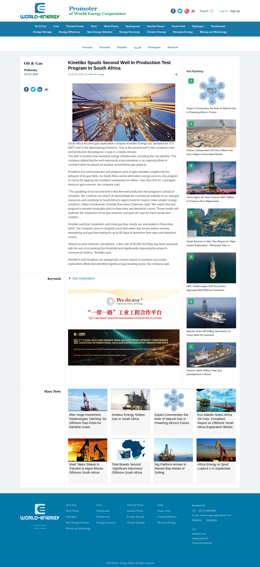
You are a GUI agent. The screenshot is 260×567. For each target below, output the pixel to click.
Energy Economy (129, 31)
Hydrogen (198, 26)
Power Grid (178, 26)
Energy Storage (42, 31)
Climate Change (156, 31)
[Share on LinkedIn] (39, 89)
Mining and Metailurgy (213, 31)
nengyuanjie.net (200, 538)
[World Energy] (73, 11)
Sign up (235, 11)
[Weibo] (193, 10)
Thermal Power (75, 26)
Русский (105, 47)
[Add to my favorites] (176, 75)
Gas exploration (83, 278)
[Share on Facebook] (26, 89)
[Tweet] (179, 10)
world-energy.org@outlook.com (215, 515)
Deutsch (173, 47)
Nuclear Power (156, 26)
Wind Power (111, 26)
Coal (56, 26)
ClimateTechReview (202, 543)
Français (87, 47)
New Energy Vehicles (99, 31)
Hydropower (133, 26)
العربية (137, 47)
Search (204, 11)
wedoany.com (199, 533)
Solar (94, 26)
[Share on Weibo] (46, 89)
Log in (223, 11)
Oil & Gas (40, 26)
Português (154, 47)
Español (122, 47)
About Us (196, 520)
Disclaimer (211, 520)
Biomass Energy (183, 31)
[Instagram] (186, 10)
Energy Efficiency (69, 31)
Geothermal (218, 26)
